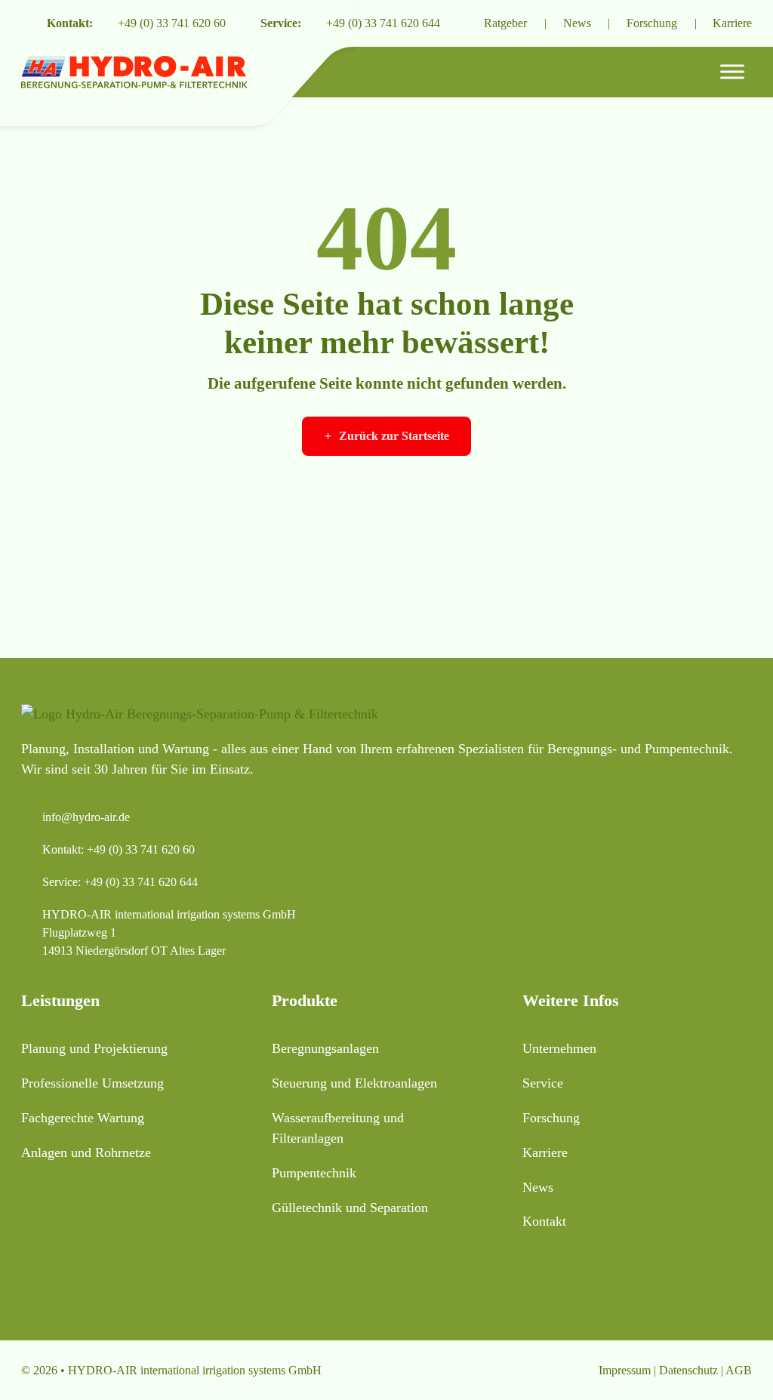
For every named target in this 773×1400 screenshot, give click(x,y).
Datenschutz (688, 1370)
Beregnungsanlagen (325, 1048)
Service (542, 1083)
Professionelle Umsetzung (92, 1083)
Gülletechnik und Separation (350, 1207)
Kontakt (544, 1221)
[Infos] (460, 23)
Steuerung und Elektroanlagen (354, 1083)
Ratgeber (505, 23)
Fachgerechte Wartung (82, 1117)
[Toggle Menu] (732, 72)
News (577, 23)
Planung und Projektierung (94, 1048)
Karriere (732, 23)
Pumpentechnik (314, 1172)
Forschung (652, 23)
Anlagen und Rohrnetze (86, 1152)
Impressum (625, 1370)
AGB (738, 1370)
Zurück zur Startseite (394, 435)
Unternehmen (559, 1048)
